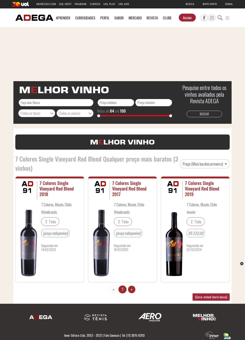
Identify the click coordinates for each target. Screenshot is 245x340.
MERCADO (135, 18)
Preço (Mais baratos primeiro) (203, 164)
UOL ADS (123, 4)
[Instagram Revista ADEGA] (212, 17)
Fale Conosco (111, 335)
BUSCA (190, 4)
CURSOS (95, 4)
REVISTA (152, 18)
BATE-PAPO (210, 4)
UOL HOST (65, 4)
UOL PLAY (109, 4)
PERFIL (104, 18)
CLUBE (167, 18)
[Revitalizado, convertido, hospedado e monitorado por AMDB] (227, 335)
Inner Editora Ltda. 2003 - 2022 (83, 335)
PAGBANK (81, 4)
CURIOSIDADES (85, 18)
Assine (187, 17)
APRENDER (63, 18)
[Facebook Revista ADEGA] (204, 17)
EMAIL (229, 4)
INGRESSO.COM (46, 4)
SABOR (119, 18)
